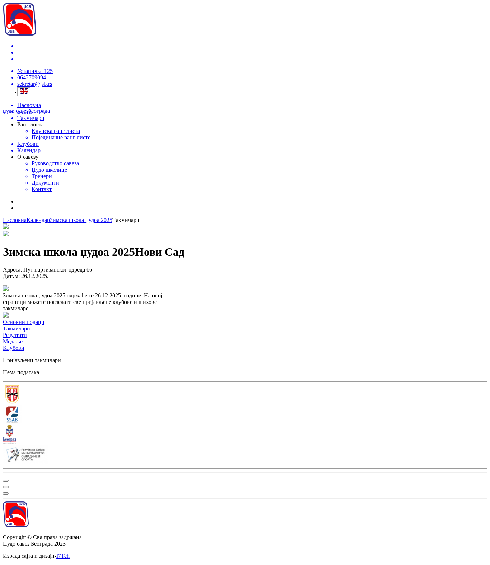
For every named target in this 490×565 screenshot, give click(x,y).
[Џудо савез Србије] (245, 395)
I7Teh (63, 556)
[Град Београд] (245, 435)
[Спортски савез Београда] (245, 415)
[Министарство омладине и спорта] (245, 455)
